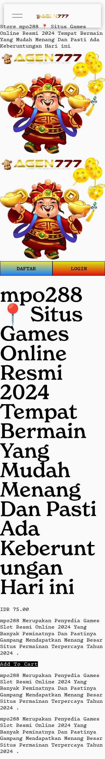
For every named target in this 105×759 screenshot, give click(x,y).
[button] (19, 664)
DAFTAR (26, 268)
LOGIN (79, 268)
